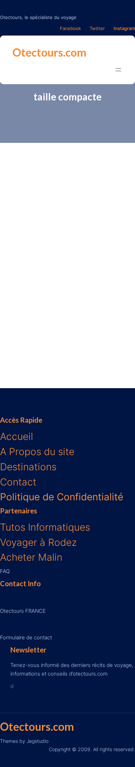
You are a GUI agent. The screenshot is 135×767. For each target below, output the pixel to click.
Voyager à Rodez (38, 542)
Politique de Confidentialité (61, 497)
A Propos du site (37, 452)
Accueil (16, 436)
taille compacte (68, 96)
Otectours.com (49, 52)
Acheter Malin (31, 557)
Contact (18, 482)
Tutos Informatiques (45, 527)
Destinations (28, 467)
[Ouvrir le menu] (118, 70)
